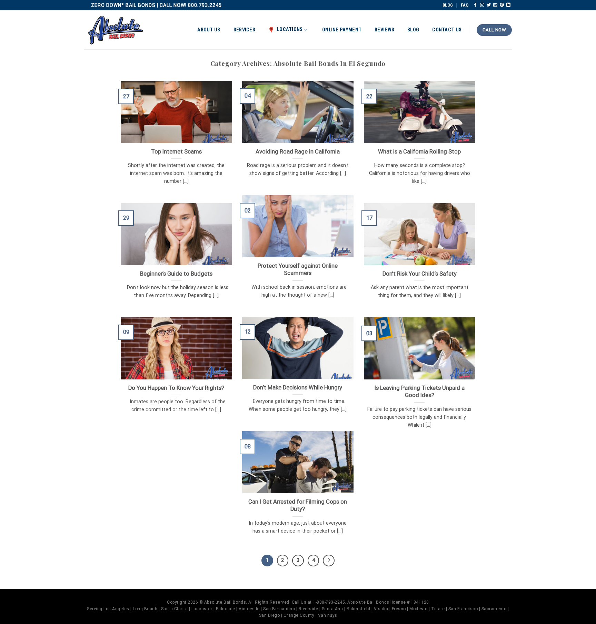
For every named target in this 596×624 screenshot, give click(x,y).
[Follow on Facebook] (475, 5)
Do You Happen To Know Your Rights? (176, 388)
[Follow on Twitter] (489, 5)
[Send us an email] (495, 5)
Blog (413, 30)
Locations (290, 29)
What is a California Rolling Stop (419, 151)
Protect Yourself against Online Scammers (298, 270)
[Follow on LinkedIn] (508, 5)
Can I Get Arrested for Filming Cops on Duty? (297, 505)
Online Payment (341, 30)
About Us (208, 30)
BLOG (448, 5)
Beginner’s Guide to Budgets (176, 273)
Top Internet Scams (176, 151)
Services (244, 30)
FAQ (464, 5)
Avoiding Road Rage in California (298, 151)
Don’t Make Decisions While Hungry (297, 387)
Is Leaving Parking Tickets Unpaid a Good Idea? (420, 392)
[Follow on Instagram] (482, 5)
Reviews (384, 30)
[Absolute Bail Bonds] (116, 30)
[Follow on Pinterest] (502, 5)
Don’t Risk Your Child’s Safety (420, 273)
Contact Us (446, 30)
